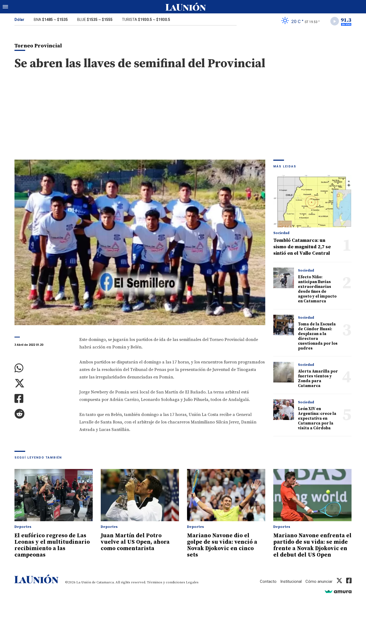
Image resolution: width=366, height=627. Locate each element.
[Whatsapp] (42, 368)
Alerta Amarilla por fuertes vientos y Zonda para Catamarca (318, 378)
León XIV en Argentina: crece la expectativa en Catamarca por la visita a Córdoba (317, 418)
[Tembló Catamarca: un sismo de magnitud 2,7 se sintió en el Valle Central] (312, 201)
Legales (192, 582)
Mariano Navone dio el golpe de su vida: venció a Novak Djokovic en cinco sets (222, 545)
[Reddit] (42, 414)
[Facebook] (42, 398)
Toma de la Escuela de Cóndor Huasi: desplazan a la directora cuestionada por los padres (318, 336)
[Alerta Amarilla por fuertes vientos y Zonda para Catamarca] (283, 372)
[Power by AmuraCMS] (338, 591)
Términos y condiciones (166, 582)
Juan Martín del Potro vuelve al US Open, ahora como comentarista (135, 542)
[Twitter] (42, 383)
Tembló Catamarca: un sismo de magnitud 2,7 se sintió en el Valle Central (302, 246)
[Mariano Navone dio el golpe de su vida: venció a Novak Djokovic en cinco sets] (226, 495)
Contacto (268, 581)
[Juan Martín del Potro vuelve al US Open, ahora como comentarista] (140, 495)
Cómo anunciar (319, 581)
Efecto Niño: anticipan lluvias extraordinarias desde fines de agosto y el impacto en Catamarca (317, 289)
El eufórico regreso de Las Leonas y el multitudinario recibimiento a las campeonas (52, 545)
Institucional (291, 581)
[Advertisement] (183, 119)
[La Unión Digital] (186, 7)
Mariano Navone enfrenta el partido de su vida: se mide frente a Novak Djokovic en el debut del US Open (312, 545)
